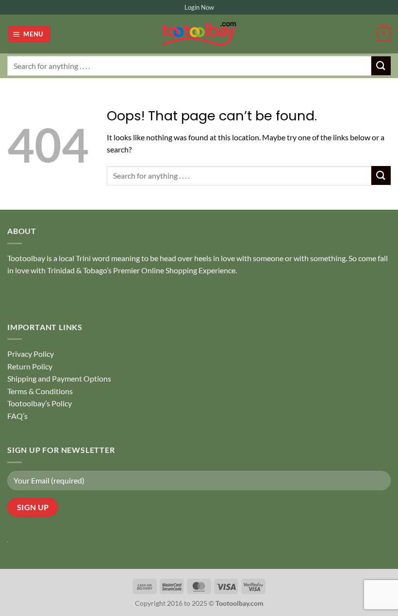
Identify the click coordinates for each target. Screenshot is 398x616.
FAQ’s (17, 415)
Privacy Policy (30, 353)
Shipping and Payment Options (59, 378)
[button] (29, 34)
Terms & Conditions (40, 391)
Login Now (199, 7)
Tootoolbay (26, 258)
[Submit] (381, 65)
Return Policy (29, 366)
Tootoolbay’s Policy (39, 403)
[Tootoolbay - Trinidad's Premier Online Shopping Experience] (199, 34)
